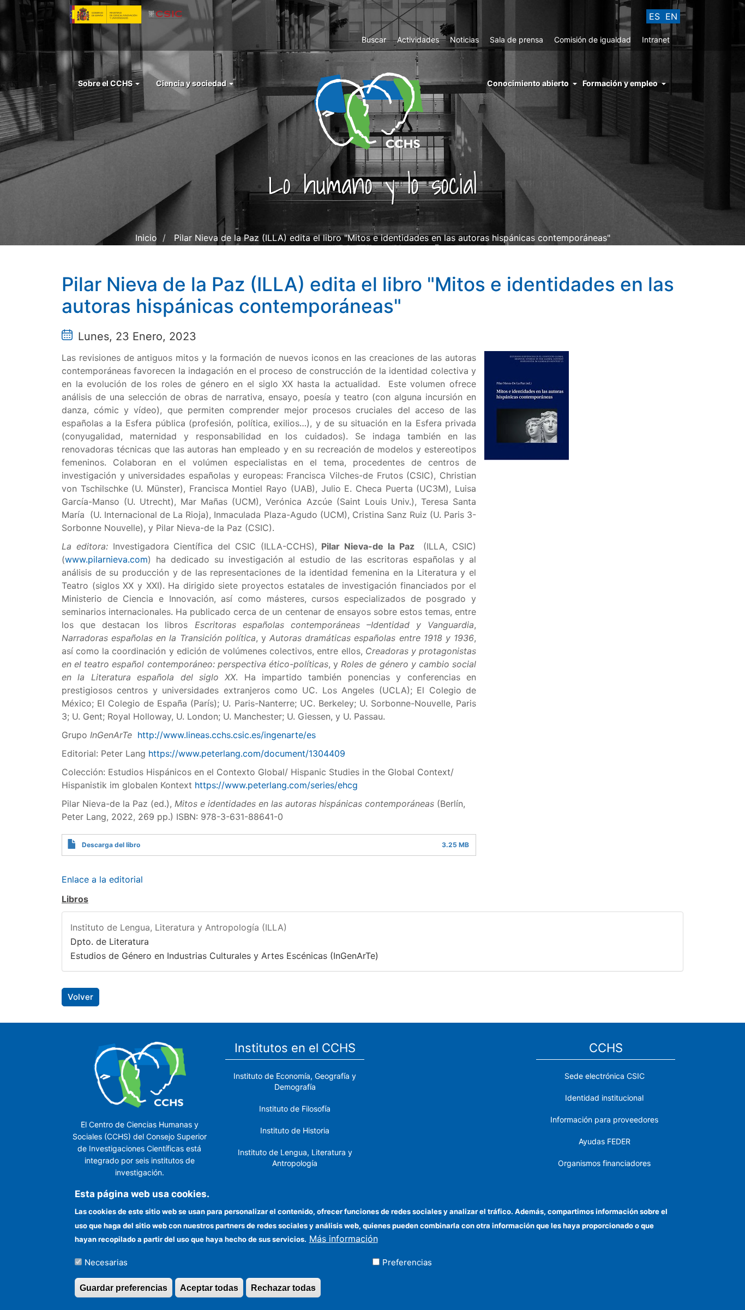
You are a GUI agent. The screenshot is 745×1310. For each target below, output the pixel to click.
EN (671, 16)
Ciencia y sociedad (192, 83)
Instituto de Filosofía (295, 1108)
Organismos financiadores (604, 1163)
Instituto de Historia (294, 1130)
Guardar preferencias (123, 1287)
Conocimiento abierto (528, 83)
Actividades (418, 39)
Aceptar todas (209, 1287)
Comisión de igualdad (592, 39)
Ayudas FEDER (604, 1141)
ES (654, 16)
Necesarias (106, 1262)
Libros (75, 899)
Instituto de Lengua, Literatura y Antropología (295, 1158)
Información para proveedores (604, 1119)
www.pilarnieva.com (106, 559)
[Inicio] (372, 110)
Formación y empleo (620, 83)
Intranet (656, 39)
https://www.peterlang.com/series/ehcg (276, 785)
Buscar (374, 39)
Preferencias (407, 1262)
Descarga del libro (111, 845)
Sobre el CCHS (106, 83)
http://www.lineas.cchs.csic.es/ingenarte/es (226, 734)
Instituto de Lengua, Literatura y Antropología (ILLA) (178, 927)
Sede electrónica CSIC (604, 1075)
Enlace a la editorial (102, 879)
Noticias (464, 39)
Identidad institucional (604, 1097)
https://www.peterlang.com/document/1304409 (246, 753)
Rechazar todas (283, 1287)
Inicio (146, 237)
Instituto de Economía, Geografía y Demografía (294, 1081)
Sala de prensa (516, 39)
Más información (343, 1238)
